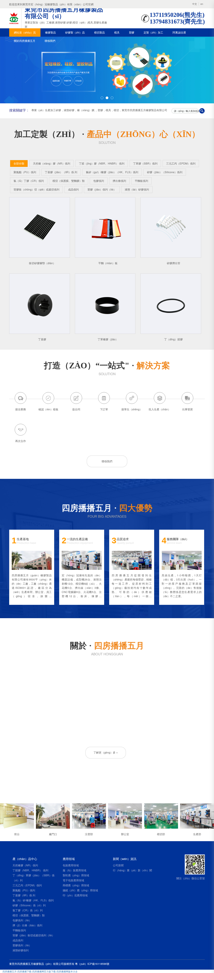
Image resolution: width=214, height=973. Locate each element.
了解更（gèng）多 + (105, 752)
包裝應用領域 (71, 865)
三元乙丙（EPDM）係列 (180, 163)
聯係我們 (50, 41)
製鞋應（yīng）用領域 (76, 875)
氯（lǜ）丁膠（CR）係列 (29, 181)
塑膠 (131, 32)
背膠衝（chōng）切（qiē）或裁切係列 (36, 189)
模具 (117, 32)
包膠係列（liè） (22, 920)
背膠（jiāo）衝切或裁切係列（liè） (34, 935)
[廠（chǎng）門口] (53, 815)
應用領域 (69, 858)
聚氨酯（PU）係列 (25, 172)
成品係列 (73, 189)
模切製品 (99, 32)
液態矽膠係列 (21, 950)
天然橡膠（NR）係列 (25, 865)
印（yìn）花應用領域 (75, 895)
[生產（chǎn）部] (197, 815)
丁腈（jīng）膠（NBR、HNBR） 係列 (101, 163)
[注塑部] (89, 815)
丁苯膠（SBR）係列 (145, 163)
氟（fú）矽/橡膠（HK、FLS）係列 (33, 900)
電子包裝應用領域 (73, 880)
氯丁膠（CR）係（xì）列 (28, 910)
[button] (16, 70)
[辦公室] (125, 815)
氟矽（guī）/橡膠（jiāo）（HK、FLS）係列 (112, 172)
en (201, 4)
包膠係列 (98, 181)
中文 (194, 4)
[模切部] (161, 815)
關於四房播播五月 (24, 41)
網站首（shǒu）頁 (25, 32)
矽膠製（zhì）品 (75, 32)
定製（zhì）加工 (153, 32)
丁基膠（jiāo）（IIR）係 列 (61, 172)
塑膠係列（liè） (22, 945)
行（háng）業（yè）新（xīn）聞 (132, 870)
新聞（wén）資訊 (124, 858)
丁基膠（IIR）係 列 (24, 895)
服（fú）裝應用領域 (74, 870)
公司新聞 (118, 865)
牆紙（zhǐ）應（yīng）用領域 (80, 890)
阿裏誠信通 (179, 32)
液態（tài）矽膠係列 (137, 189)
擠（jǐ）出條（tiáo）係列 (27, 925)
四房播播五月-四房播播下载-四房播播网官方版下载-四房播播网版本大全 (40, 971)
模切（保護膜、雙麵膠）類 (68, 181)
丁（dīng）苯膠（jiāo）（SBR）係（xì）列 (34, 877)
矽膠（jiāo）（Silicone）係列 (164, 172)
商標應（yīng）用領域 (76, 885)
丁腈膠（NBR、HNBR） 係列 (30, 870)
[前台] (17, 815)
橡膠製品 (50, 32)
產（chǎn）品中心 (25, 858)
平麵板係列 (141, 181)
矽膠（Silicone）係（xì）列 (29, 905)
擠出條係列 (119, 181)
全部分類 (19, 163)
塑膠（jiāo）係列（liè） (101, 189)
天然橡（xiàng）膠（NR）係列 (51, 163)
